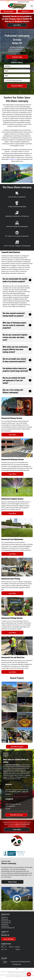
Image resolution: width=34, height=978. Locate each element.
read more (25, 791)
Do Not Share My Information (14, 971)
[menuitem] (5, 961)
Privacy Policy (3, 971)
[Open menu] (32, 6)
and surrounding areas (8, 928)
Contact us (12, 159)
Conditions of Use (24, 971)
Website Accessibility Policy (21, 972)
